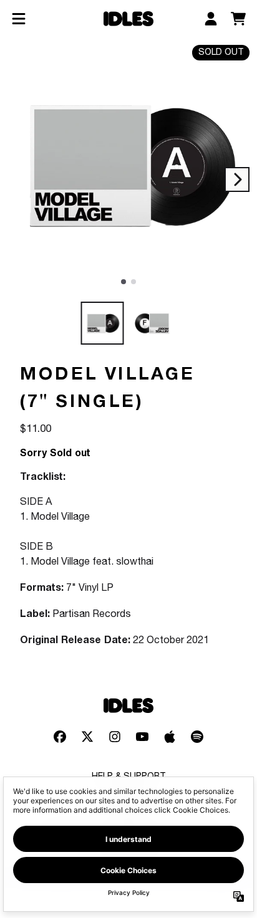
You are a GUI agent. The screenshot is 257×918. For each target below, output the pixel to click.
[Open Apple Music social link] (169, 736)
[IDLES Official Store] (128, 19)
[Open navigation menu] (18, 18)
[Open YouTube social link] (142, 736)
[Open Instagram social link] (114, 736)
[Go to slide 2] (133, 281)
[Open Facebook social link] (60, 736)
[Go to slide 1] (123, 281)
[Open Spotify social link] (197, 736)
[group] (102, 323)
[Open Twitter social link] (87, 736)
